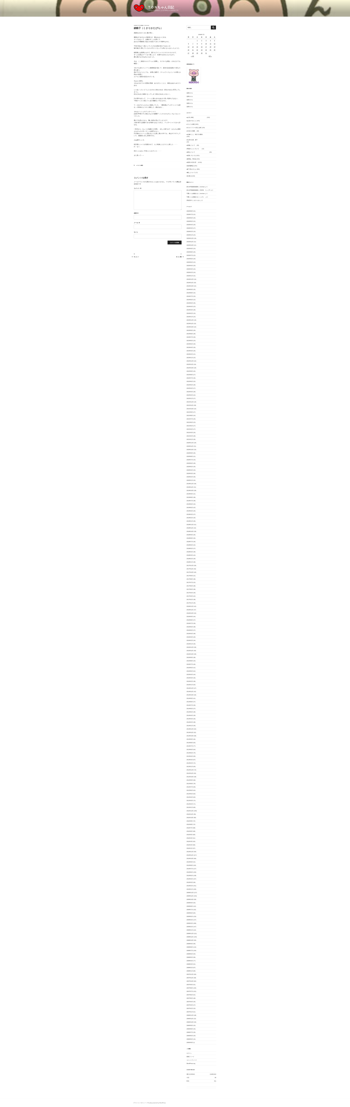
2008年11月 (190, 937)
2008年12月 (190, 933)
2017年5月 (190, 589)
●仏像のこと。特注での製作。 (200, 134)
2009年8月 (190, 906)
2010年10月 (190, 858)
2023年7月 (190, 337)
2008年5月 (190, 957)
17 (206, 47)
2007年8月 (190, 988)
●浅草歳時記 (190, 166)
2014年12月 (190, 688)
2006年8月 (190, 1029)
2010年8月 (190, 865)
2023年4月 (190, 347)
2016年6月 (190, 627)
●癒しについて (191, 172)
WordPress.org (191, 1063)
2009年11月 (190, 896)
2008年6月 (190, 954)
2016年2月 (190, 640)
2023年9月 (190, 330)
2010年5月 (190, 875)
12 (214, 43)
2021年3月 (190, 432)
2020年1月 (190, 480)
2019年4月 (190, 511)
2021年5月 (190, 426)
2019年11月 (190, 487)
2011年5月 (190, 834)
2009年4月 (190, 920)
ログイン (189, 1053)
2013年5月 (190, 753)
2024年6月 (190, 299)
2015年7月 (190, 664)
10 (206, 43)
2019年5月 (190, 507)
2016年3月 (190, 637)
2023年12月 (190, 320)
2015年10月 (190, 654)
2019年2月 (190, 517)
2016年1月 (190, 644)
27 (188, 53)
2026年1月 (190, 235)
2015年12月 (190, 647)
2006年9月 (190, 1025)
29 (197, 53)
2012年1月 (190, 807)
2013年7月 (190, 746)
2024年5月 (190, 303)
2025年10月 (190, 245)
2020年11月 (190, 446)
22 (197, 50)
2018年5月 (190, 548)
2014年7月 (190, 705)
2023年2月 (190, 354)
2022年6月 (190, 381)
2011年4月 (190, 838)
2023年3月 (190, 351)
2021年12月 (190, 402)
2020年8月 (190, 456)
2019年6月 (190, 504)
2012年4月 (190, 797)
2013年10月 (190, 736)
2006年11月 (190, 1018)
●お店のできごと (191, 120)
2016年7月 (190, 623)
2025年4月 (190, 265)
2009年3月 (190, 923)
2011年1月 (190, 848)
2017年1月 (190, 603)
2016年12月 (190, 606)
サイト (136, 232)
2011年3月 (190, 841)
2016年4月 (190, 633)
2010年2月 (190, 885)
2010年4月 (190, 879)
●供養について (191, 145)
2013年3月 (190, 759)
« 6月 (192, 56)
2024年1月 (190, 316)
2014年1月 (190, 725)
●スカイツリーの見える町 (194, 127)
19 (214, 47)
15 (197, 47)
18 (210, 47)
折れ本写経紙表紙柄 (192, 186)
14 (193, 47)
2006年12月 (190, 1015)
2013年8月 (190, 742)
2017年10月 (190, 572)
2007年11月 (190, 978)
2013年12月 (190, 729)
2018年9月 (190, 535)
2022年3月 (190, 391)
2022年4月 (190, 388)
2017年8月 (190, 579)
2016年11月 (190, 610)
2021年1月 (190, 439)
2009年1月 (190, 930)
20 (188, 50)
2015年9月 (190, 657)
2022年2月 (190, 395)
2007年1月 (190, 1012)
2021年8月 (190, 415)
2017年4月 (190, 592)
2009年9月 (190, 902)
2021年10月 (190, 408)
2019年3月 (190, 514)
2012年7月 (190, 787)
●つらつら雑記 (139, 165)
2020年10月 (190, 449)
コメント (137, 188)
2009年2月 (190, 926)
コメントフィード (192, 1060)
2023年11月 (190, 323)
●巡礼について (198, 152)
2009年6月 (190, 913)
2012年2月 (190, 804)
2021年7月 (190, 419)
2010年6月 (190, 872)
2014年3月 (190, 718)
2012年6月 (190, 790)
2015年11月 (190, 650)
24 (206, 50)
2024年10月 (190, 286)
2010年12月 (190, 851)
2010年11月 (190, 855)
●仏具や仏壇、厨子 (200, 140)
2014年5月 (190, 712)
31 (206, 53)
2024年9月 (190, 289)
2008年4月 (190, 960)
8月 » (210, 56)
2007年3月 (190, 1005)
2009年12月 (190, 892)
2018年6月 (190, 545)
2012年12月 (190, 770)
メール (137, 222)
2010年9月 (190, 862)
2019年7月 (190, 500)
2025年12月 (190, 238)
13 (188, 47)
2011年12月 (190, 811)
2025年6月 (190, 258)
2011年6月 (190, 831)
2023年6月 (190, 340)
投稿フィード (190, 1056)
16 (201, 47)
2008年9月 (190, 943)
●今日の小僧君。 (191, 131)
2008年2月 (190, 967)
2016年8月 (190, 620)
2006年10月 (190, 1022)
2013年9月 (190, 739)
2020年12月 (190, 442)
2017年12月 (190, 565)
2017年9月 (190, 575)
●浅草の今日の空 (192, 162)
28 (193, 53)
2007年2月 (190, 1008)
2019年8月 (190, 497)
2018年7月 (190, 541)
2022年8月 (190, 374)
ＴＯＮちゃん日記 (161, 7)
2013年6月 (190, 749)
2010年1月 (190, 889)
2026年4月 (190, 224)
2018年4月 (190, 552)
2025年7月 (190, 255)
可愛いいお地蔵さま (192, 193)
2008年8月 (190, 947)
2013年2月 (190, 763)
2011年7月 (190, 828)
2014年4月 (190, 715)
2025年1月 (190, 275)
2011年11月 (190, 814)
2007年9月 (190, 984)
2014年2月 (190, 722)
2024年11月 (190, 282)
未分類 (188, 176)
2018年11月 (190, 528)
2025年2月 (190, 272)
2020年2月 (190, 477)
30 (201, 53)
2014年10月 (190, 695)
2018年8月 (190, 538)
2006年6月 (190, 1035)
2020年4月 (190, 470)
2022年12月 (190, 361)
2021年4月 (190, 429)
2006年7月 (190, 1032)
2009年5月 (190, 916)
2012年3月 (190, 800)
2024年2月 (190, 313)
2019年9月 (190, 494)
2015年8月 (190, 661)
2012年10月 (190, 776)
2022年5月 (190, 385)
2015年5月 (190, 671)
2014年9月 (190, 698)
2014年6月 (190, 708)
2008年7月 (190, 950)
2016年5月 (190, 630)
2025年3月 (190, 269)
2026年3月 (190, 228)
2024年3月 (190, 310)
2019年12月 (190, 483)
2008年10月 (190, 940)
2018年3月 (190, 555)
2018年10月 (190, 531)
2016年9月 (190, 616)
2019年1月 (190, 521)
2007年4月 (190, 1001)
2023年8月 (190, 333)
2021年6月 (190, 422)
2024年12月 (190, 279)
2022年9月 (190, 371)
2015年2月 (190, 681)
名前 (136, 213)
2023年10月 (190, 327)
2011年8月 (190, 824)
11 (210, 43)
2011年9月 (190, 821)
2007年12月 (190, 974)
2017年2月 (190, 599)
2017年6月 (190, 586)
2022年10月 (190, 368)
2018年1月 (190, 562)
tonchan (146, 25)
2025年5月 (190, 262)
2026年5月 (190, 221)
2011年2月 (190, 845)
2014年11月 (190, 691)
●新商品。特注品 (191, 159)
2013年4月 (190, 756)
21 (193, 50)
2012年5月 (190, 794)
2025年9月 (190, 248)
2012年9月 (190, 780)
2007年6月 (190, 995)
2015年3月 (190, 678)
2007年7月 (190, 991)
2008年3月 (190, 964)
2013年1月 (190, 766)
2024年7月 (190, 296)
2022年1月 (190, 398)
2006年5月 (190, 1039)
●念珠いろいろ (191, 155)
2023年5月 (190, 344)
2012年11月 (190, 773)
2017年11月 (190, 569)
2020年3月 (190, 473)
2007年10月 (190, 981)
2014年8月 (190, 701)
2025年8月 (190, 252)
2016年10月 (190, 613)
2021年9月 (190, 412)
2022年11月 (190, 364)
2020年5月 (190, 466)
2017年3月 (190, 596)
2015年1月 (190, 684)
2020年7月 (190, 459)
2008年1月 (190, 971)
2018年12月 (190, 524)
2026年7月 (190, 214)
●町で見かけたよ (191, 169)
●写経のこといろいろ (194, 148)
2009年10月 (190, 899)
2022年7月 (190, 378)
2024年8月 (190, 293)
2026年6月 (190, 218)
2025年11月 (190, 241)
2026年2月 (190, 231)
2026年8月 (190, 211)
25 (210, 50)
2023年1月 (190, 357)
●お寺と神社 (196, 117)
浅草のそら (190, 93)
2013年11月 (190, 732)
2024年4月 (190, 306)
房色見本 (189, 200)
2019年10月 (190, 490)
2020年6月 (190, 463)
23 (201, 50)
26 (214, 50)
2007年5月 (190, 998)
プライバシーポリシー (139, 1103)
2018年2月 (190, 558)
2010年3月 (190, 882)
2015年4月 (190, 674)
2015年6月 (190, 667)
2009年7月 (190, 909)
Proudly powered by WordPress (156, 1103)
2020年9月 (190, 453)
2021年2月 (190, 436)
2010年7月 (190, 868)
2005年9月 (190, 1042)
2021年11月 (190, 405)
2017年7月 (190, 582)
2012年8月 (190, 783)
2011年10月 (190, 817)
